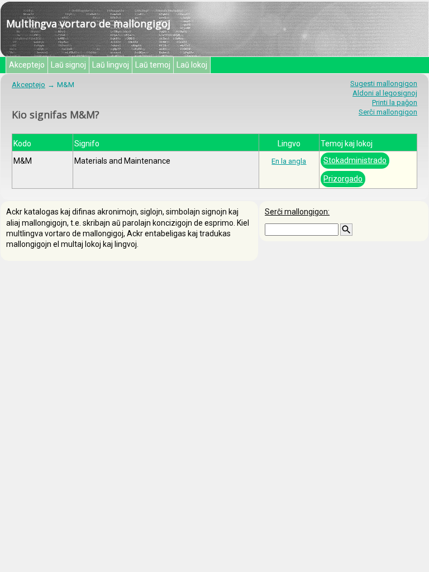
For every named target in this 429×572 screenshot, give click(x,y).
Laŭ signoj (68, 64)
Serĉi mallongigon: (297, 211)
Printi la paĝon (394, 102)
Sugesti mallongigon (383, 83)
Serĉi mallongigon (388, 112)
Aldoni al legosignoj (384, 93)
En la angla (288, 161)
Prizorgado (343, 178)
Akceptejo (27, 64)
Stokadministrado (355, 160)
